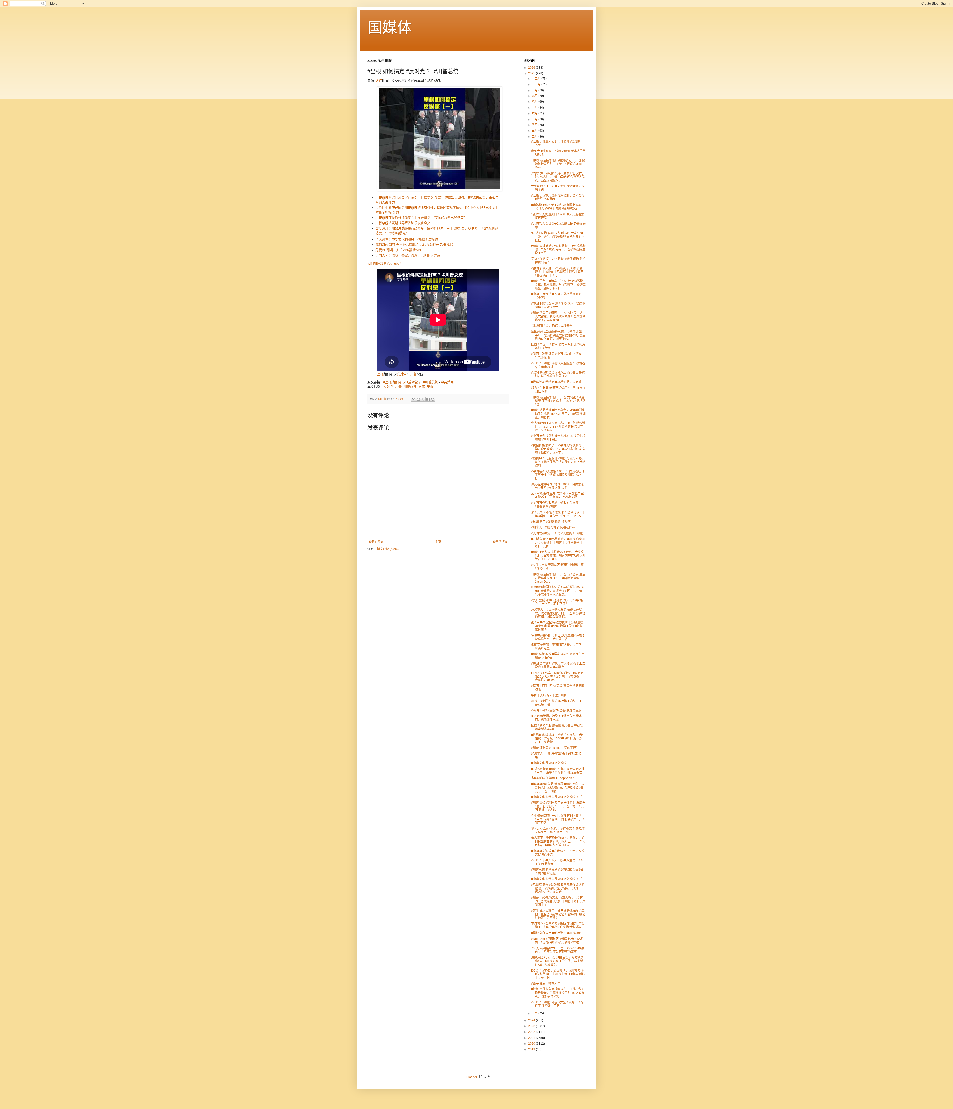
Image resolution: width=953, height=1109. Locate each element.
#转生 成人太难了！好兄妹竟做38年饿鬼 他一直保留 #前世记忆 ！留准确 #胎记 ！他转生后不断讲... (558, 914)
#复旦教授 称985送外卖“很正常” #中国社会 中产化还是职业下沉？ (558, 602)
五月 (535, 119)
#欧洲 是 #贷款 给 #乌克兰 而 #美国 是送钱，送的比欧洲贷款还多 (558, 374)
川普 (413, 374)
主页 (438, 542)
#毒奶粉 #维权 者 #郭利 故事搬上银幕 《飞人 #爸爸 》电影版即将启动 (556, 206)
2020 (532, 1043)
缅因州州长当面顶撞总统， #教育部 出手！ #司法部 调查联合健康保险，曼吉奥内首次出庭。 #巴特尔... (558, 335)
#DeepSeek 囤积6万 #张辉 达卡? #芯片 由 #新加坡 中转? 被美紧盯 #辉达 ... (557, 940)
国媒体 (389, 27)
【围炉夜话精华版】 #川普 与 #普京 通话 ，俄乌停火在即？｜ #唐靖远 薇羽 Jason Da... (558, 578)
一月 (535, 1013)
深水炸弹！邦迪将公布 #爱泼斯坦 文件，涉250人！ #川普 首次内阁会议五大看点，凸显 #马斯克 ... (558, 177)
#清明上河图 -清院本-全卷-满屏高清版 (556, 710)
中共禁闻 (447, 382)
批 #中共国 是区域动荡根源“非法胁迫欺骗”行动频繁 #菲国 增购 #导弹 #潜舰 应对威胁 (557, 626)
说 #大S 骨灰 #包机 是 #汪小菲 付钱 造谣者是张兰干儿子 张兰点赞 (558, 830)
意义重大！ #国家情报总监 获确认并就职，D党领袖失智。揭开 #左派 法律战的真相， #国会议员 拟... (558, 613)
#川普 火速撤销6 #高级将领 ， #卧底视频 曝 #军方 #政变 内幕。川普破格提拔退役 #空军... (558, 249)
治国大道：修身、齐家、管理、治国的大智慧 (407, 255)
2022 (532, 1032)
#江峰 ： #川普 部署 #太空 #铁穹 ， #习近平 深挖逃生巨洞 (557, 1004)
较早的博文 (500, 542)
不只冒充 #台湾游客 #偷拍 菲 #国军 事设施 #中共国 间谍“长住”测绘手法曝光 (558, 925)
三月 (535, 130)
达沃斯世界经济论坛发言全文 (402, 223)
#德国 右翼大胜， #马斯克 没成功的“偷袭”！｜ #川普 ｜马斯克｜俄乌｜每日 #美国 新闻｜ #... (557, 272)
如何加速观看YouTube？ (385, 263)
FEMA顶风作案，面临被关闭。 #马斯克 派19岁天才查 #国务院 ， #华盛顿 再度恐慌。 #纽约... (557, 676)
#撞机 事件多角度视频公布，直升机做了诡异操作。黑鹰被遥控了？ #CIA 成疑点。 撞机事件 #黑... (557, 992)
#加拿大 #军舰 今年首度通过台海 (553, 527)
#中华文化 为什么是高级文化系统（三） (557, 797)
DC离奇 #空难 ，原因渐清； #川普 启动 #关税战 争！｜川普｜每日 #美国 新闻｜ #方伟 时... (558, 974)
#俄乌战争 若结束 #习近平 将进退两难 (556, 382)
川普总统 (410, 387)
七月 (535, 107)
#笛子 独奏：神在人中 (545, 983)
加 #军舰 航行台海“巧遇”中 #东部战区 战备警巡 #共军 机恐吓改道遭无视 (557, 495)
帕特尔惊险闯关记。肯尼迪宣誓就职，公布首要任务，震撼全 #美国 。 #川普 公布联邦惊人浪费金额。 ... (558, 590)
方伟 (379, 81)
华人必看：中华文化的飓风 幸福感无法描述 (406, 239)
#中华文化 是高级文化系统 (548, 763)
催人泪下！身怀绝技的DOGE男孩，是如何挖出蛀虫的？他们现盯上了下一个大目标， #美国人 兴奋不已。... (558, 841)
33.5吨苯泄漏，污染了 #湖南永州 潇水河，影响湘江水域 (556, 717)
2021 (532, 1038)
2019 (532, 1049)
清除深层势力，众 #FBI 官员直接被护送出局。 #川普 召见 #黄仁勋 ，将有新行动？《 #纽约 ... (557, 961)
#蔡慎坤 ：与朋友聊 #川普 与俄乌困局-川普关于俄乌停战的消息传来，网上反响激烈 (558, 462)
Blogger (471, 1077)
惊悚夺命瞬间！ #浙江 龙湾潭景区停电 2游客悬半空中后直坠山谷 (557, 637)
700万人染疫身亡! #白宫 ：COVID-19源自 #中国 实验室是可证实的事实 (557, 950)
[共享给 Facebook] (427, 399)
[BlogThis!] (418, 399)
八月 (535, 101)
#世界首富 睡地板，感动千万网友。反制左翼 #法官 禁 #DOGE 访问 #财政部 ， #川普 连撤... (557, 738)
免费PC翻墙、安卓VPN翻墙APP (398, 250)
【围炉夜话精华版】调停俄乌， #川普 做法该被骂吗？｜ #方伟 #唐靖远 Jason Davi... (558, 164)
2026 (532, 67)
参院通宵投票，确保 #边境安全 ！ (553, 326)
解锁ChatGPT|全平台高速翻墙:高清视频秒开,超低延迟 (414, 244)
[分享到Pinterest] (432, 399)
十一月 (536, 84)
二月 (535, 136)
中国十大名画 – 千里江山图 (549, 695)
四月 (535, 125)
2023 (532, 1026)
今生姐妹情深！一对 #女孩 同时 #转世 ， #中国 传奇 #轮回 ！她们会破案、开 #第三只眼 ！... (558, 819)
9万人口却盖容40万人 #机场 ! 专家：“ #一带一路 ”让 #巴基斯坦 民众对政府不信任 (557, 236)
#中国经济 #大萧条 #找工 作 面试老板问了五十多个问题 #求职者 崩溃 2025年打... (557, 475)
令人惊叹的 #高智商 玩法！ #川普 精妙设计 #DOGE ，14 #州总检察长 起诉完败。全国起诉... (558, 426)
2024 (532, 1020)
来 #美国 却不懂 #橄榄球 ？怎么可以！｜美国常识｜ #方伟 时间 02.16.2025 (558, 514)
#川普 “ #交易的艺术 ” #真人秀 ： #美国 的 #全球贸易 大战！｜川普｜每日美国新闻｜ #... (558, 901)
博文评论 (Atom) (388, 549)
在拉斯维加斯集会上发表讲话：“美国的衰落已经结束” (420, 218)
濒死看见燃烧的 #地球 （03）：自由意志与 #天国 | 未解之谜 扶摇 (557, 486)
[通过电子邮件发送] (413, 399)
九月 (535, 96)
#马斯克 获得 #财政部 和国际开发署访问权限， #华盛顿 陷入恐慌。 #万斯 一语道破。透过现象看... (557, 888)
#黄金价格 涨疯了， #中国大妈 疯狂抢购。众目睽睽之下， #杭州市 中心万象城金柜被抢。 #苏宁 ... (558, 449)
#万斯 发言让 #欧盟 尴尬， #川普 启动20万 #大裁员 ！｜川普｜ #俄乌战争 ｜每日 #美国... (558, 542)
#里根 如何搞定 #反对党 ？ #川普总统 (410, 382)
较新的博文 (376, 542)
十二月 (536, 78)
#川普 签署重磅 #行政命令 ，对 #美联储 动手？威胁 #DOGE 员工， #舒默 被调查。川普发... (558, 413)
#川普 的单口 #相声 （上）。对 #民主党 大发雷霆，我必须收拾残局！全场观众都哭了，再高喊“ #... (558, 316)
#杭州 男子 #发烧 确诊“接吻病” (551, 522)
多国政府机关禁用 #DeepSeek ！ (553, 778)
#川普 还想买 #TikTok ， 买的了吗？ (555, 748)
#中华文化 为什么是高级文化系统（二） (557, 879)
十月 (535, 90)
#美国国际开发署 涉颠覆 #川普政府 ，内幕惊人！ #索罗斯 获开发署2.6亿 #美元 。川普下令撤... (557, 787)
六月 (535, 113)
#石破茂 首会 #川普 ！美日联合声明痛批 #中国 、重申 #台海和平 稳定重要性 (557, 770)
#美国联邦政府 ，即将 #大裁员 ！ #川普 (557, 533)
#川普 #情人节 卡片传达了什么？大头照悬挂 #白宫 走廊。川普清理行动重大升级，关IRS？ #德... (558, 555)
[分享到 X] (423, 399)
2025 (532, 73)
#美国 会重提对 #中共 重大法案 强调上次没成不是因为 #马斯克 (558, 665)
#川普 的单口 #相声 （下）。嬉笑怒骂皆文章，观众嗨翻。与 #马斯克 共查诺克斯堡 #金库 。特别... (558, 284)
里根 (380, 374)
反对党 (401, 374)
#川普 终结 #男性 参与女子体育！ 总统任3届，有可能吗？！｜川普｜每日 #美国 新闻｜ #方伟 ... (558, 806)
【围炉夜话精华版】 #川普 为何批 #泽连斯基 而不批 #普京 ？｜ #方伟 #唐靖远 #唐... (558, 401)
